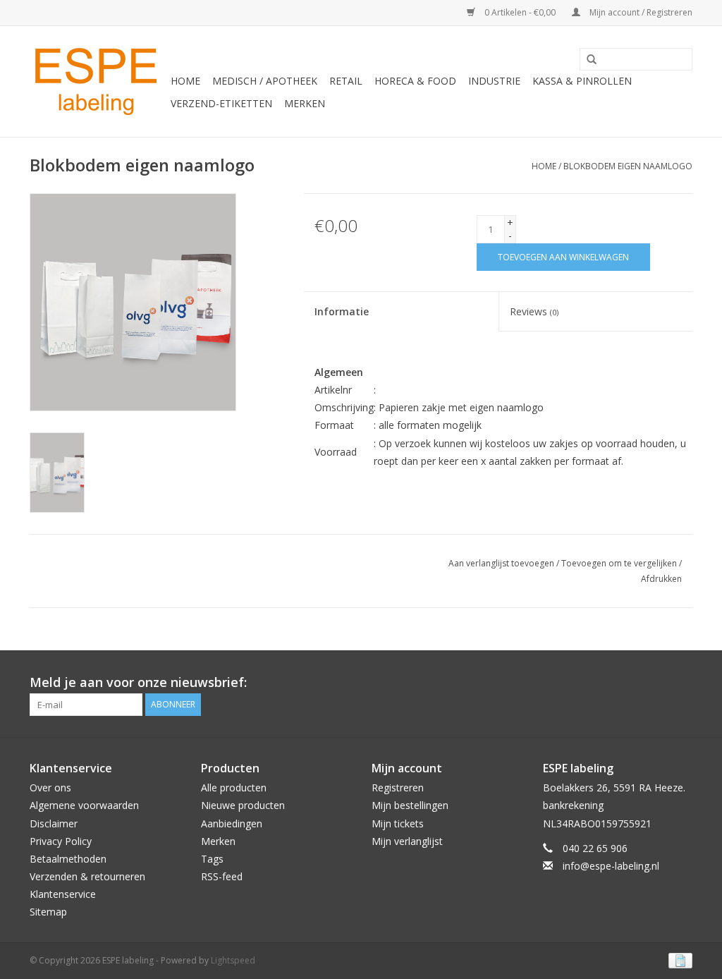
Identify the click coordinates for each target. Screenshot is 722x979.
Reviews (534, 311)
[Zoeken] (587, 60)
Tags (212, 858)
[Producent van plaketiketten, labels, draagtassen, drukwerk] (98, 81)
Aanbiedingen (231, 823)
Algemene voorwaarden (84, 805)
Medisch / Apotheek (264, 80)
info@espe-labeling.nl (611, 865)
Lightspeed (233, 960)
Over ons (50, 787)
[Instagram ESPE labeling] (681, 682)
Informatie (341, 311)
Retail (345, 80)
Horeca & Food (415, 80)
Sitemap (48, 911)
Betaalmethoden (68, 858)
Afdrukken (661, 579)
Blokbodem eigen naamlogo (627, 166)
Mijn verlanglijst (407, 841)
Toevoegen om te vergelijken (620, 563)
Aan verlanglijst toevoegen (501, 563)
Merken (304, 103)
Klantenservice (63, 894)
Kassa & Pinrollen (582, 80)
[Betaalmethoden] (677, 960)
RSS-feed (222, 876)
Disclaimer (54, 823)
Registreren (398, 787)
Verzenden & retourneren (87, 876)
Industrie (494, 80)
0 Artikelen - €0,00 (520, 12)
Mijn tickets (398, 823)
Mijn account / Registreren (639, 12)
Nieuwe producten (243, 805)
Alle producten (234, 787)
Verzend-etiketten (221, 103)
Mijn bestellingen (410, 805)
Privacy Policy (61, 841)
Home (185, 80)
